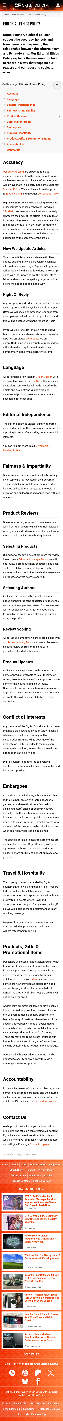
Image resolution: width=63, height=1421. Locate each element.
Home (6, 14)
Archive (48, 1175)
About (14, 1164)
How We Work (18, 14)
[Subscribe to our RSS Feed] (12, 1373)
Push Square (38, 1403)
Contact (31, 1170)
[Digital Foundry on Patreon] (38, 1373)
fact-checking (14, 193)
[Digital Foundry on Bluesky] (25, 1382)
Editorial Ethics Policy (21, 24)
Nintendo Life (19, 1403)
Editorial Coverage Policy (33, 559)
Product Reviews (17, 116)
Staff (24, 1164)
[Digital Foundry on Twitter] (50, 1373)
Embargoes (14, 127)
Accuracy (12, 93)
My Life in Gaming (36, 1414)
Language (13, 99)
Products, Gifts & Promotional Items (29, 138)
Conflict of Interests (19, 121)
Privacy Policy (46, 1170)
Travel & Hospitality (19, 133)
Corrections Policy (48, 193)
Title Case (36, 381)
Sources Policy (11, 189)
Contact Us (13, 149)
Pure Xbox (53, 1403)
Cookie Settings (21, 1181)
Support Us (55, 1164)
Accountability (16, 144)
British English (44, 376)
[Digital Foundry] (31, 5)
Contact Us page (39, 1144)
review (33, 979)
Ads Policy (35, 1175)
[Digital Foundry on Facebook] (38, 1382)
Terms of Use (18, 1175)
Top (5, 1164)
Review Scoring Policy (20, 642)
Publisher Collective (50, 1409)
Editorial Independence (21, 104)
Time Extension (11, 1409)
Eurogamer (29, 1409)
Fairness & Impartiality (21, 110)
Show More (30, 1353)
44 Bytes (40, 1395)
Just (20, 1414)
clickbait (9, 211)
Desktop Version (42, 1181)
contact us (32, 338)
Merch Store (16, 1170)
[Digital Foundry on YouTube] (25, 1373)
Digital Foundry (21, 1392)
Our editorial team (13, 171)
